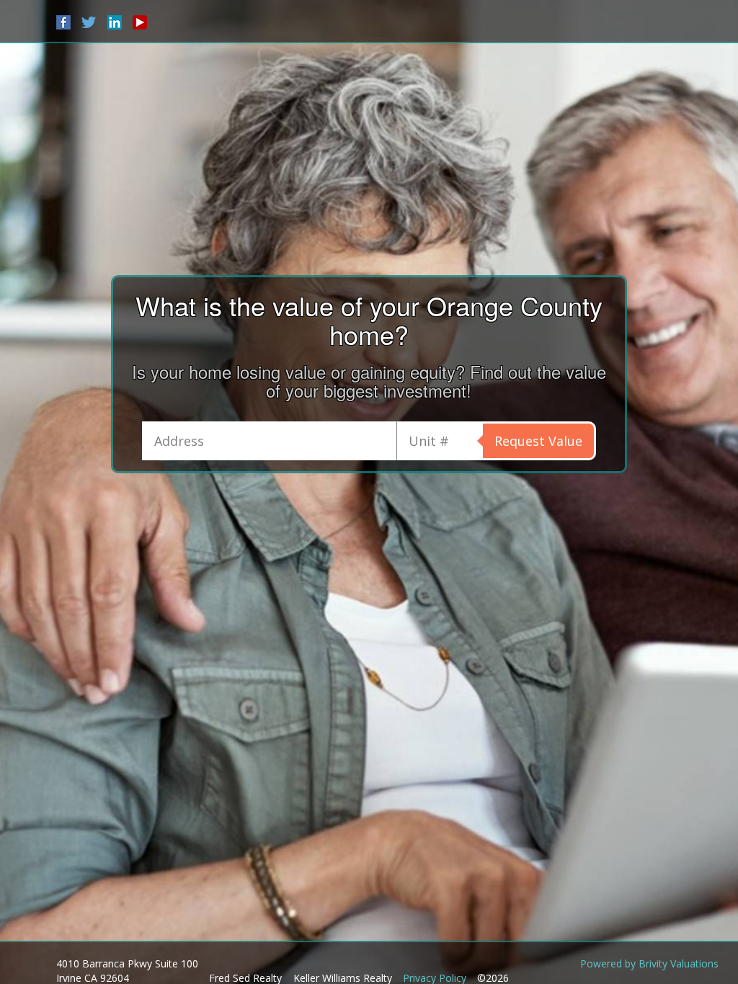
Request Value (538, 440)
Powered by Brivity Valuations (649, 963)
